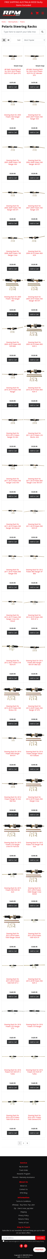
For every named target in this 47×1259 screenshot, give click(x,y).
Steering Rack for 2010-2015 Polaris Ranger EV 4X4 (12, 435)
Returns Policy (23, 1219)
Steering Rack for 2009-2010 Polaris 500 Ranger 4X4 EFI (34, 299)
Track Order (23, 1170)
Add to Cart (12, 87)
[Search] (42, 31)
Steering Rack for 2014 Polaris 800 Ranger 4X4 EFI (12, 753)
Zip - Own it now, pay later (23, 1208)
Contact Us (23, 1189)
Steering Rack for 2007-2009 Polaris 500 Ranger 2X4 (34, 208)
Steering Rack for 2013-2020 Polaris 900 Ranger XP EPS (34, 708)
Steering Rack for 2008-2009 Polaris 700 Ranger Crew (12, 253)
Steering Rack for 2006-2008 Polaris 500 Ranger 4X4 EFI (34, 162)
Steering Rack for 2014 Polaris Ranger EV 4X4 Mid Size (12, 799)
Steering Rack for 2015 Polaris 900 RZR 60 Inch (12, 890)
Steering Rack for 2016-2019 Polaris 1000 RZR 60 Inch (12, 1117)
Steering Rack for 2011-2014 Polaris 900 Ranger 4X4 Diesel (12, 526)
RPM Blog (23, 1193)
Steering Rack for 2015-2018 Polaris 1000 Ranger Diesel (12, 935)
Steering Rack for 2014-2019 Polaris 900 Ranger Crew (34, 799)
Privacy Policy (23, 1215)
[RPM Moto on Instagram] (25, 1246)
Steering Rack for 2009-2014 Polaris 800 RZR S (34, 344)
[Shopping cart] (37, 13)
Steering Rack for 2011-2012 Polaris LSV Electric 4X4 (34, 435)
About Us (23, 1186)
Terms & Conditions (23, 1201)
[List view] (8, 40)
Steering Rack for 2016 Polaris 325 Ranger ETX (12, 1026)
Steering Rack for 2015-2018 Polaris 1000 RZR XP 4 (12, 981)
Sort (18, 40)
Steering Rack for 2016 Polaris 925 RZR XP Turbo (34, 1072)
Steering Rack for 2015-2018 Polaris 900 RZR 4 (34, 981)
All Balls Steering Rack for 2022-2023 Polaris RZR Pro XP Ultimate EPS (34, 72)
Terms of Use (23, 1222)
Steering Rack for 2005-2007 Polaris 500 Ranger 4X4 (34, 117)
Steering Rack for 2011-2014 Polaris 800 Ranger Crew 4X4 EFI (34, 481)
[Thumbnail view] (4, 40)
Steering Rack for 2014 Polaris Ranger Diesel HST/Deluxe (34, 753)
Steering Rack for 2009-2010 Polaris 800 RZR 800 (12, 344)
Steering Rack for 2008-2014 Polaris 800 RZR (34, 253)
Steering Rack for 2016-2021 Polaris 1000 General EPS (34, 1117)
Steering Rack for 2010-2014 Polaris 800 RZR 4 (34, 390)
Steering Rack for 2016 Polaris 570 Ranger (34, 1025)
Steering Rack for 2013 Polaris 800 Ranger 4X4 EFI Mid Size (34, 663)
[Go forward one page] (27, 1143)
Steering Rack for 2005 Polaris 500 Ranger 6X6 (12, 117)
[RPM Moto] (12, 13)
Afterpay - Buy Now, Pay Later (23, 1205)
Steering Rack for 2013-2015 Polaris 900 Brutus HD (12, 708)
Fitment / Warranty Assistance (23, 1177)
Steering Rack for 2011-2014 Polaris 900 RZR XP (34, 526)
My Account (23, 1167)
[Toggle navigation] (42, 13)
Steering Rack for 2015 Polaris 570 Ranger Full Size (34, 844)
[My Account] (31, 13)
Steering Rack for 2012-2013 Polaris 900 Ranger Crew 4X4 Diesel (12, 618)
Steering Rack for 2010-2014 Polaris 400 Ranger (12, 390)
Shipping (23, 1212)
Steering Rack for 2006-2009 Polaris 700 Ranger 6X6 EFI (12, 208)
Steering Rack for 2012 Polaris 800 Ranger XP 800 (34, 572)
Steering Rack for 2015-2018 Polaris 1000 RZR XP (34, 935)
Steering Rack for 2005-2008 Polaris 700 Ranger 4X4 (12, 162)
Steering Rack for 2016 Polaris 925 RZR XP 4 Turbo (12, 1072)
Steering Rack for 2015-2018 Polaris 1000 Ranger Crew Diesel (34, 891)
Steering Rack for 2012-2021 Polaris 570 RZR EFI (12, 663)
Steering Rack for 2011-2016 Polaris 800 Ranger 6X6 (12, 572)
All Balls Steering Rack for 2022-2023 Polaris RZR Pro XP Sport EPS (12, 71)
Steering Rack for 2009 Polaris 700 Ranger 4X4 (12, 299)
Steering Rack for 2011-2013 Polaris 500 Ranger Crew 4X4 (12, 481)
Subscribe (40, 1238)
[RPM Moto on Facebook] (21, 1246)
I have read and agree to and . (24, 1241)
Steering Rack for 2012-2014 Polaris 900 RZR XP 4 (34, 617)
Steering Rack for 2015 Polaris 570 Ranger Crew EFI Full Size (12, 844)
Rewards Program (23, 1174)
